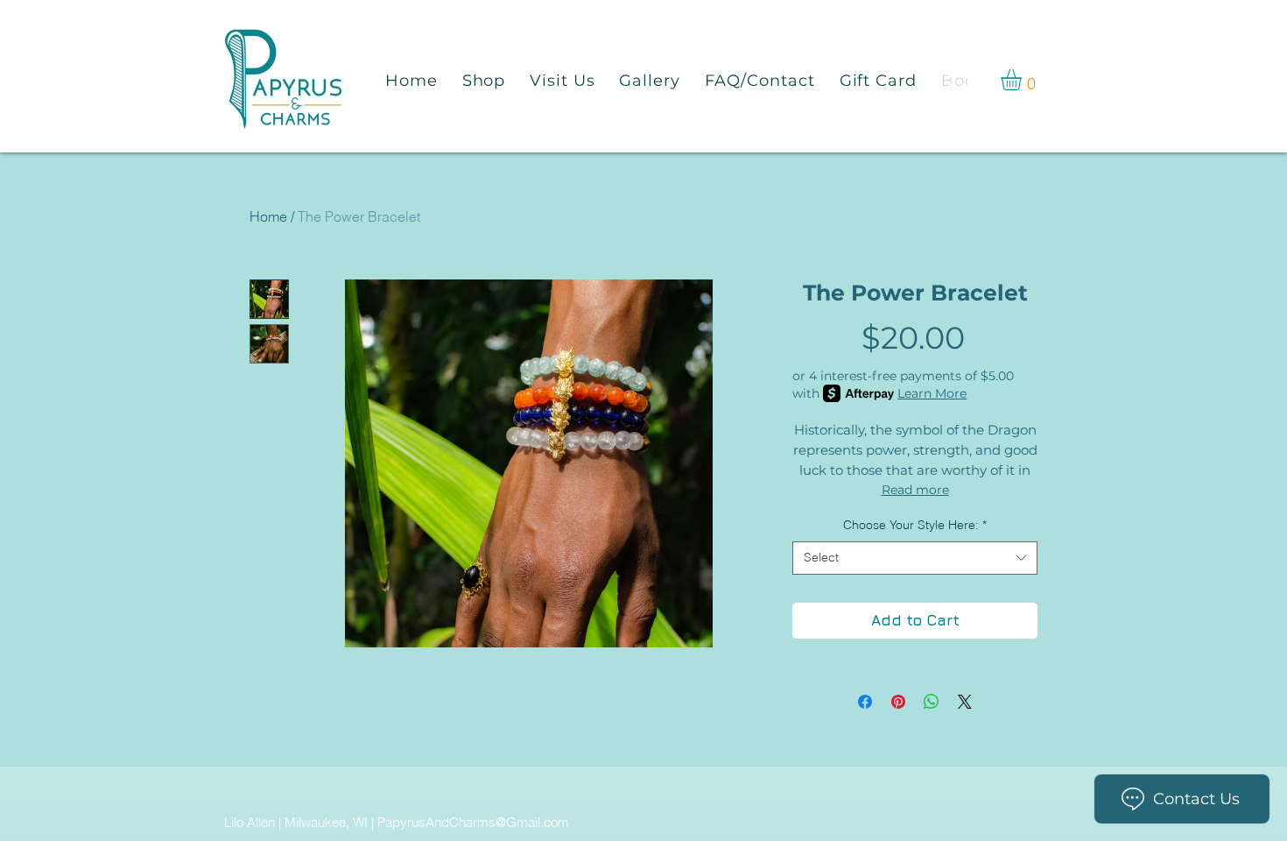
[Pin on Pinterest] (898, 701)
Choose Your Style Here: (915, 525)
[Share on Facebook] (865, 701)
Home (268, 216)
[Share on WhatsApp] (931, 701)
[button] (1023, 79)
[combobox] (914, 558)
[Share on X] (964, 701)
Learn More (932, 393)
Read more (915, 490)
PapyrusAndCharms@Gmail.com (473, 822)
